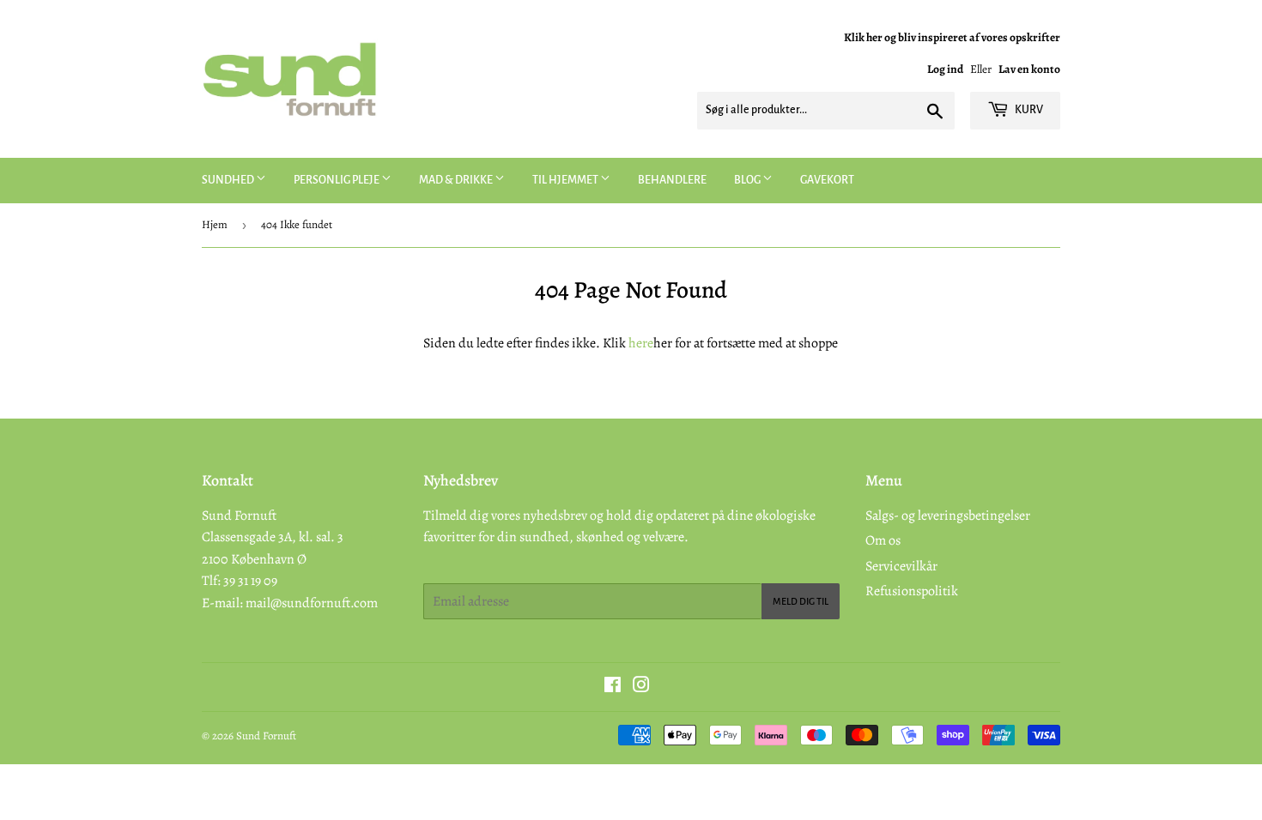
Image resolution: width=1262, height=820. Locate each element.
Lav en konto (1029, 69)
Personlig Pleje (337, 180)
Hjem (215, 224)
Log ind (945, 69)
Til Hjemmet (566, 180)
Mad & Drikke (456, 180)
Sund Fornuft (266, 735)
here (640, 343)
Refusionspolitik (911, 591)
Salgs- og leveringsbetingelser (947, 515)
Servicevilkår (901, 566)
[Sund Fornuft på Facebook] (613, 687)
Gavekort (827, 180)
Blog (748, 180)
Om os (883, 540)
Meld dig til (800, 601)
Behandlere (672, 180)
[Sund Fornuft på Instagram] (641, 687)
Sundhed (229, 180)
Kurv (1028, 110)
